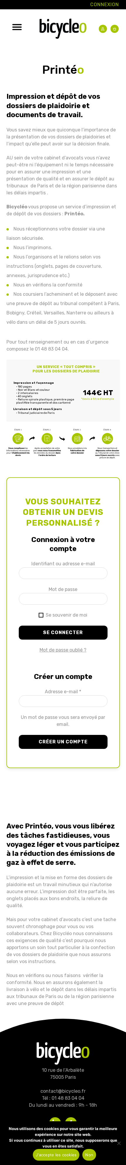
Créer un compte (63, 742)
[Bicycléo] (63, 30)
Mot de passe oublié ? (63, 650)
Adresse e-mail (63, 691)
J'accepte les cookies (56, 1154)
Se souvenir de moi (66, 615)
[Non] (119, 1143)
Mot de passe (63, 589)
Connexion (104, 4)
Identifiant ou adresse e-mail (63, 563)
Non (89, 1154)
